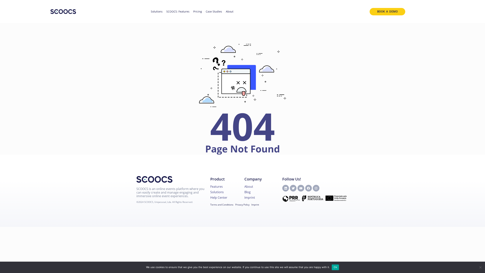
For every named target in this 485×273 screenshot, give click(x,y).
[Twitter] (293, 188)
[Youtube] (300, 188)
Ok (335, 267)
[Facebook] (308, 188)
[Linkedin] (285, 188)
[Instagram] (316, 188)
